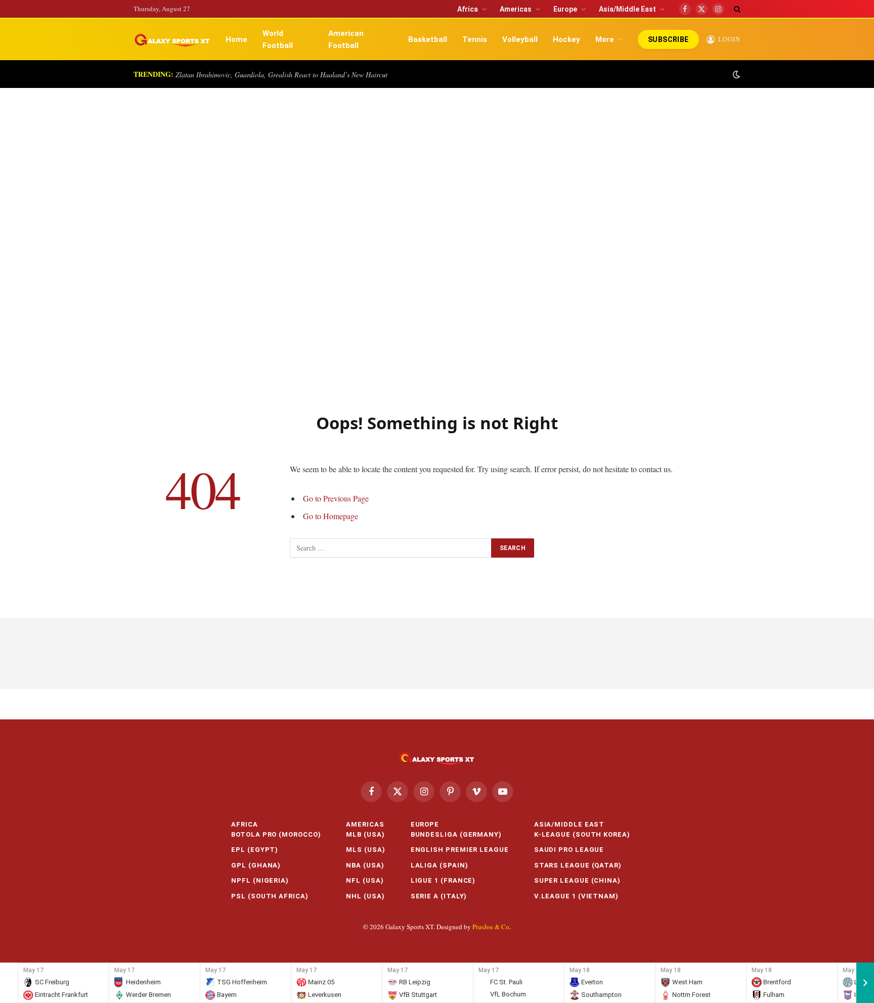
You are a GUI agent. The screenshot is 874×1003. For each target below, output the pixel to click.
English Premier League (460, 849)
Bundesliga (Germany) (456, 834)
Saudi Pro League (569, 849)
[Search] (736, 9)
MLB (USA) (365, 834)
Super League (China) (577, 880)
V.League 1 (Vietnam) (576, 896)
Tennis (474, 39)
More (604, 39)
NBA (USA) (365, 865)
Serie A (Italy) (439, 896)
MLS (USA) (365, 849)
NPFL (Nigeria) (260, 880)
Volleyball (520, 39)
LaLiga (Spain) (439, 865)
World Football (278, 39)
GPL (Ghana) (256, 865)
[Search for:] (391, 548)
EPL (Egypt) (254, 849)
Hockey (566, 39)
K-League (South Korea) (582, 834)
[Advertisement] (437, 239)
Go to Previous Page (336, 498)
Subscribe (668, 39)
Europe (565, 9)
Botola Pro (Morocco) (276, 834)
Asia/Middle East (627, 9)
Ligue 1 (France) (443, 880)
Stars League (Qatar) (578, 865)
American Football (346, 39)
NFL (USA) (364, 880)
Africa (467, 9)
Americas (516, 9)
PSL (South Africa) (269, 896)
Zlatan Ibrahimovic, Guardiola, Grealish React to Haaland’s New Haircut (281, 74)
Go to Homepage (330, 516)
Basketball (427, 39)
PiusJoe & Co (490, 926)
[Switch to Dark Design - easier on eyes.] (735, 74)
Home (236, 39)
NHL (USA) (365, 896)
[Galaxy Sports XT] (172, 39)
